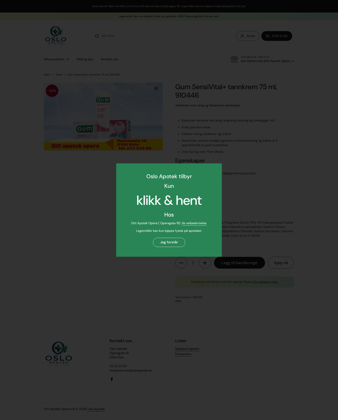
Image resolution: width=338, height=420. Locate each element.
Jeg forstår (169, 242)
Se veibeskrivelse (194, 223)
